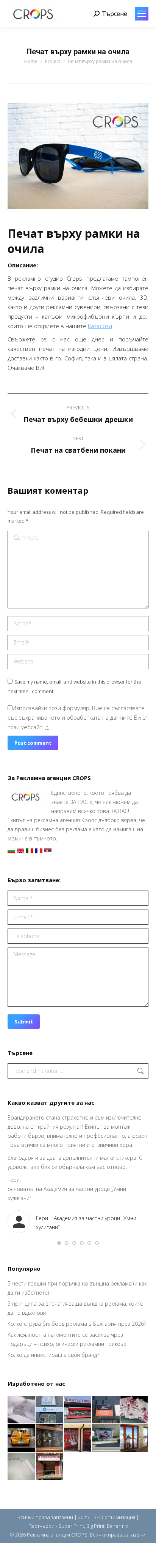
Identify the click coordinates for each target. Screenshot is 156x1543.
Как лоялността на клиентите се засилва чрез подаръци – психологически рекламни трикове (67, 1339)
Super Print (71, 1525)
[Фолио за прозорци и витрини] (134, 1438)
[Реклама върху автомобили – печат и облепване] (22, 1438)
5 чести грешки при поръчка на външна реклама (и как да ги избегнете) (77, 1288)
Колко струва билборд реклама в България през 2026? (77, 1323)
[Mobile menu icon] (141, 14)
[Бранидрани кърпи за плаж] (134, 1410)
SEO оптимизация (114, 1517)
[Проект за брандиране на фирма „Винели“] (78, 1438)
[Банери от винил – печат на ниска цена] (50, 1438)
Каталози (100, 326)
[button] (59, 1243)
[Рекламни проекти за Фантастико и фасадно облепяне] (78, 1410)
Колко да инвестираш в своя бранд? (53, 1354)
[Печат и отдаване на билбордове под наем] (106, 1438)
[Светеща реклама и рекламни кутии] (50, 1410)
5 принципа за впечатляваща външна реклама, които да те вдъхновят (76, 1308)
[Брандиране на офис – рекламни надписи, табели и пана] (50, 1467)
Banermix (117, 1525)
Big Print (95, 1525)
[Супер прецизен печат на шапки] (22, 1410)
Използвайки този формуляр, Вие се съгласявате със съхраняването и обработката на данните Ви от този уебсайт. (78, 717)
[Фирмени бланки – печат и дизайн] (22, 1467)
